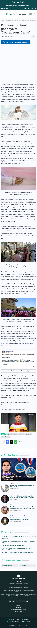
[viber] (23, 601)
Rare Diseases (9, 20)
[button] (31, 14)
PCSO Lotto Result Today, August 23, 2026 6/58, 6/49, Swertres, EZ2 (16, 549)
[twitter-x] (13, 601)
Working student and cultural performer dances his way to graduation (22, 518)
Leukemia (28, 434)
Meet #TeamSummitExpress (18, 609)
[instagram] (32, 8)
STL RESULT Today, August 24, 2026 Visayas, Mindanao (17, 552)
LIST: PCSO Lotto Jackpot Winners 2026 (13, 545)
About (18, 619)
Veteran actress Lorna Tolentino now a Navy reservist (22, 485)
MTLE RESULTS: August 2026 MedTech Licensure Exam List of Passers (19, 537)
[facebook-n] (25, 8)
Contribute (18, 605)
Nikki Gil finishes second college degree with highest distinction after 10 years (22, 496)
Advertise (18, 607)
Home (2, 20)
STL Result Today (25, 565)
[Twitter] (11, 442)
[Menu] (2, 14)
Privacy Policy (26, 621)
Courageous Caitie (12, 434)
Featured (21, 434)
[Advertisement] (18, 63)
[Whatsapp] (15, 442)
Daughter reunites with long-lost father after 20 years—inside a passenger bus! (22, 507)
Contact (26, 619)
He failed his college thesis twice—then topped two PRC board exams (18, 476)
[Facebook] (7, 442)
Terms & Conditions (14, 621)
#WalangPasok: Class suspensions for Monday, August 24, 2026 (18, 542)
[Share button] (19, 442)
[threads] (35, 8)
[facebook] (10, 601)
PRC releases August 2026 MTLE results (16, 5)
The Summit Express (21, 625)
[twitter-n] (28, 8)
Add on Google (16, 42)
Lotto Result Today (7, 565)
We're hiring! (18, 611)
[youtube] (27, 601)
